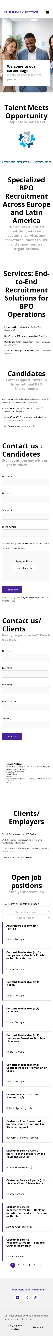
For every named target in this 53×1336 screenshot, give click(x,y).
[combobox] (26, 911)
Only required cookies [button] (15, 1327)
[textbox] (26, 912)
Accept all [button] (38, 1327)
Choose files (27, 568)
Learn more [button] (28, 1319)
